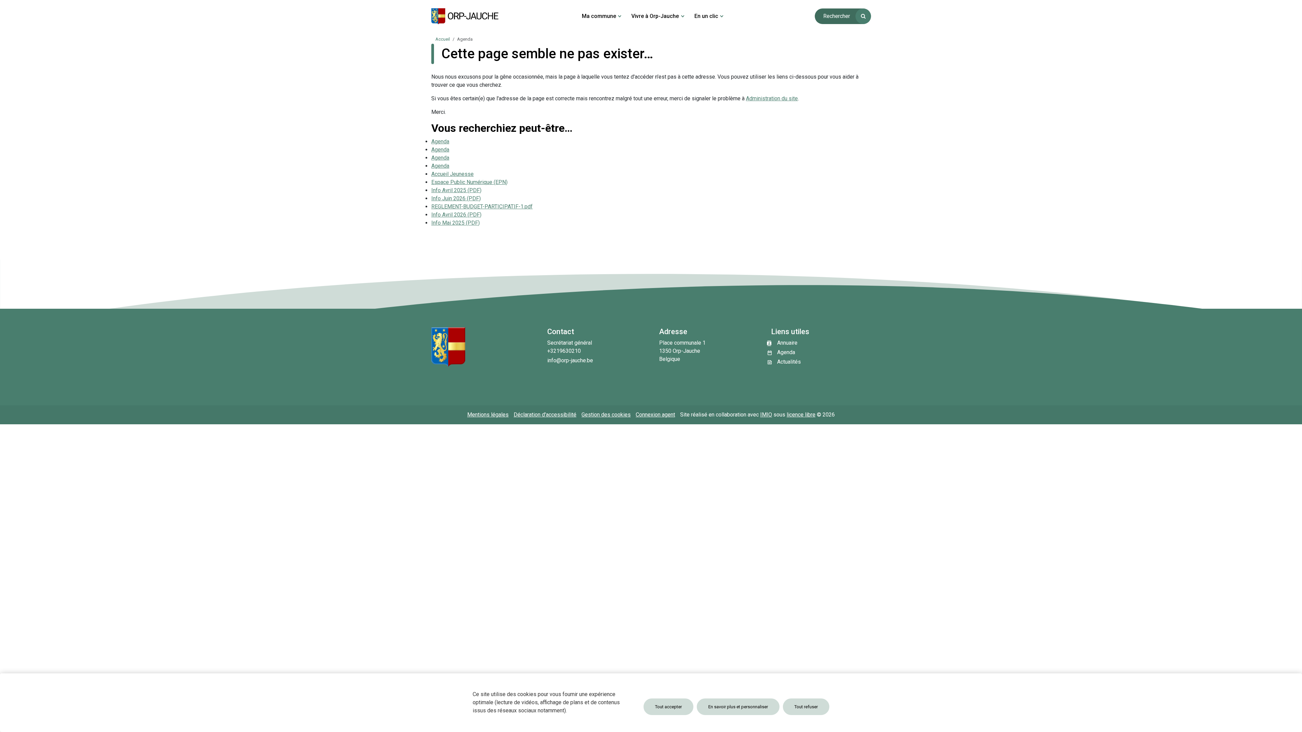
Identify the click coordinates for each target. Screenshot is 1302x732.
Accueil (442, 39)
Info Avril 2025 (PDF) (456, 190)
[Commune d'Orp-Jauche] (465, 16)
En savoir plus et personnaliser (738, 706)
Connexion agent (655, 414)
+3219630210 (564, 351)
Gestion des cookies (606, 414)
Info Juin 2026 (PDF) (456, 198)
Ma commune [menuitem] (599, 16)
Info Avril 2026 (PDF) (456, 214)
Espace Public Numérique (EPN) (469, 182)
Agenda (440, 141)
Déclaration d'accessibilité (545, 414)
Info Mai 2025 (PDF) (455, 223)
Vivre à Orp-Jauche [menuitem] (655, 16)
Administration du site (772, 98)
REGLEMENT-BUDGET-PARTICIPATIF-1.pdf (482, 206)
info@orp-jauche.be (570, 360)
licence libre (801, 414)
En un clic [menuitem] (706, 16)
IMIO (766, 414)
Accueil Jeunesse (452, 174)
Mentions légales (488, 414)
